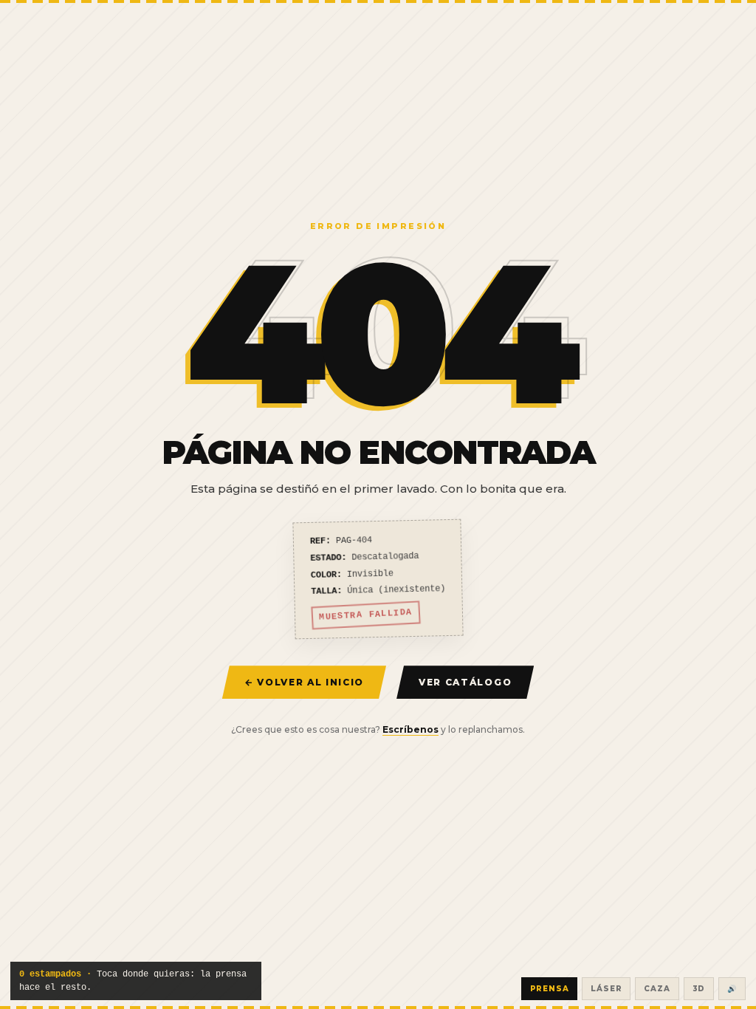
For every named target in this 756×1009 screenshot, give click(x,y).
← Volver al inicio (304, 682)
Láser (606, 988)
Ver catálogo (465, 682)
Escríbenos (410, 729)
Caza (657, 988)
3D (699, 988)
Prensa (549, 988)
